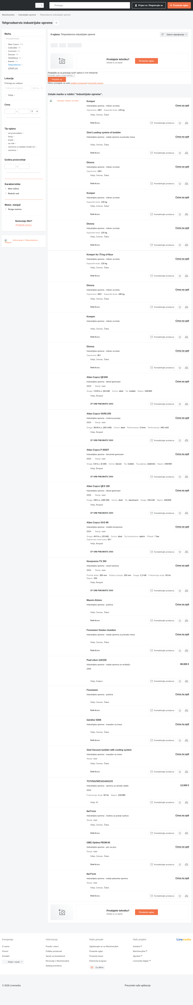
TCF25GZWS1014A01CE (100, 781)
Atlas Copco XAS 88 (97, 522)
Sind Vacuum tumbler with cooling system (109, 750)
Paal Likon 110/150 (97, 660)
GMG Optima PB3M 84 (98, 842)
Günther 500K (94, 720)
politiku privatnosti (79, 83)
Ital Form (91, 811)
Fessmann (92, 690)
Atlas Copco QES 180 (98, 486)
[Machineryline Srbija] (17, 5)
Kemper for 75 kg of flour (100, 254)
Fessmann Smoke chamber (101, 630)
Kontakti (5, 956)
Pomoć (5, 951)
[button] (179, 123)
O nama (5, 946)
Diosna (90, 162)
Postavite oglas (146, 61)
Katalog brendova (54, 966)
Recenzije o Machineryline (57, 961)
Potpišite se (57, 79)
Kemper (91, 101)
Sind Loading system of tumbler (104, 132)
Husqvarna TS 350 (96, 561)
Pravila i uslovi (52, 946)
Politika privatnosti (54, 951)
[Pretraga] (52, 5)
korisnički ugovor (95, 83)
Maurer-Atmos (94, 600)
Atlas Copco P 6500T (98, 450)
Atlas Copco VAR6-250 (99, 413)
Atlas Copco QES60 (97, 377)
